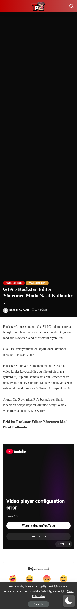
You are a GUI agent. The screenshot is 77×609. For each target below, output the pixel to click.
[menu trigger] (8, 6)
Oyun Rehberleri (37, 283)
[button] (69, 601)
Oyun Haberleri (14, 283)
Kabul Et (38, 604)
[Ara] (71, 6)
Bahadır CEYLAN (19, 309)
